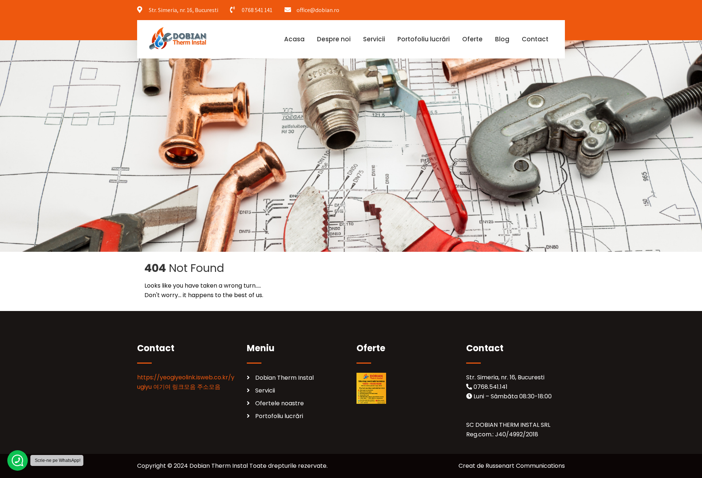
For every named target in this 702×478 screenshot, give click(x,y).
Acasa (294, 39)
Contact (535, 39)
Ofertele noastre (279, 403)
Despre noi (334, 39)
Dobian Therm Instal (284, 377)
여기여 (162, 387)
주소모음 (208, 387)
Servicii (374, 39)
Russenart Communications (525, 466)
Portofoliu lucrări (423, 39)
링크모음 (184, 387)
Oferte (472, 39)
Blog (502, 39)
